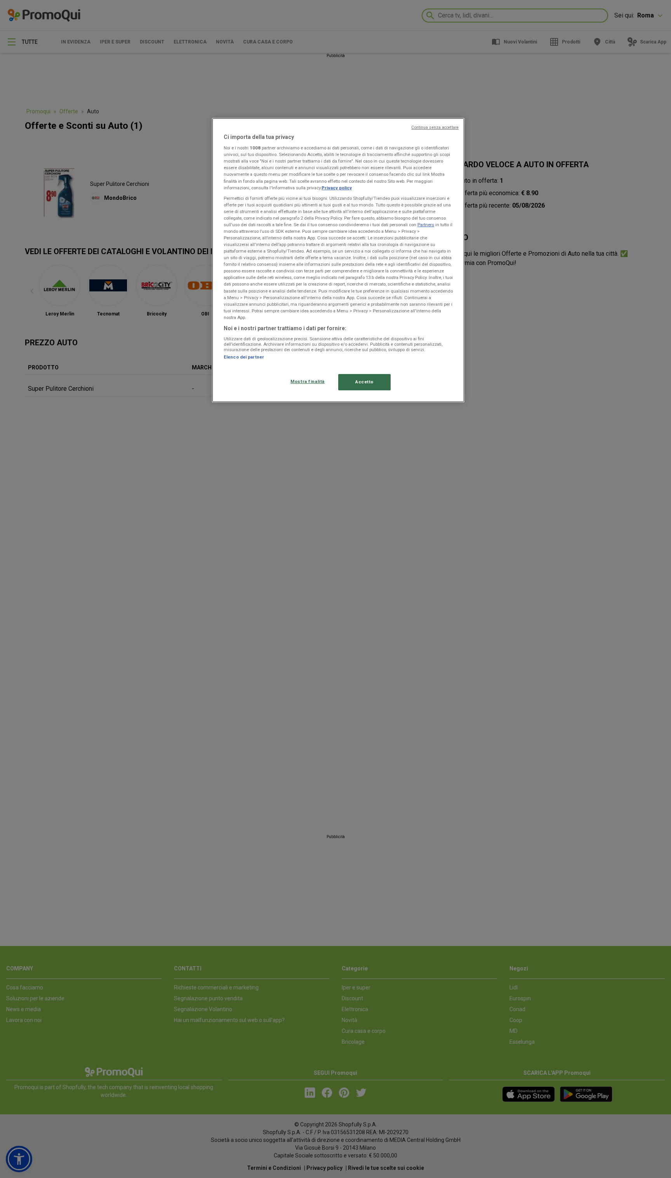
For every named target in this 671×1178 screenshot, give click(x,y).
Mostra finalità (307, 381)
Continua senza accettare (435, 127)
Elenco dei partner (244, 357)
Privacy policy (337, 188)
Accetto (364, 382)
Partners (425, 224)
